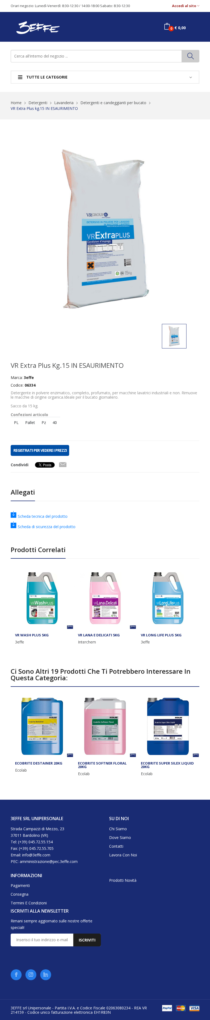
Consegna (19, 894)
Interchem (87, 642)
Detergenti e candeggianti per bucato (113, 102)
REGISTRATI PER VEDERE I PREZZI (39, 450)
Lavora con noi (123, 854)
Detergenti (37, 102)
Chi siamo (118, 828)
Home (16, 102)
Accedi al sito (184, 6)
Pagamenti (20, 885)
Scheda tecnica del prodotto (43, 516)
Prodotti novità (122, 880)
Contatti (116, 846)
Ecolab (21, 770)
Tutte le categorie (46, 77)
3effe (19, 642)
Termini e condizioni (29, 902)
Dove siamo (120, 837)
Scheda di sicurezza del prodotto (46, 526)
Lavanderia (64, 102)
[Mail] (63, 463)
